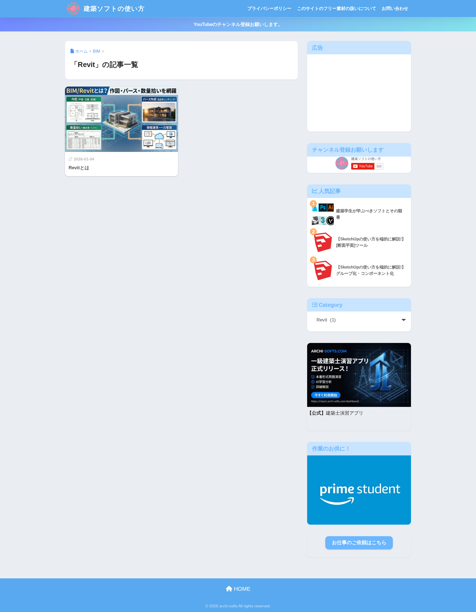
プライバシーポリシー (269, 8)
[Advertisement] (359, 92)
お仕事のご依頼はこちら (359, 542)
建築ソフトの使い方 (113, 8)
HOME (241, 589)
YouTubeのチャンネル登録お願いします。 (238, 24)
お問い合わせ (395, 8)
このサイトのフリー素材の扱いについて (336, 8)
